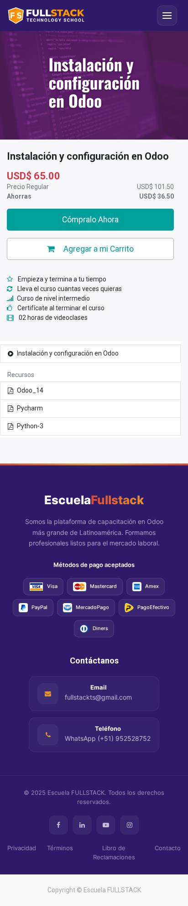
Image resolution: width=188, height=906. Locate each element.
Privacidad (21, 848)
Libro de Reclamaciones (114, 852)
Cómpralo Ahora (90, 219)
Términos (60, 848)
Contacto (168, 848)
